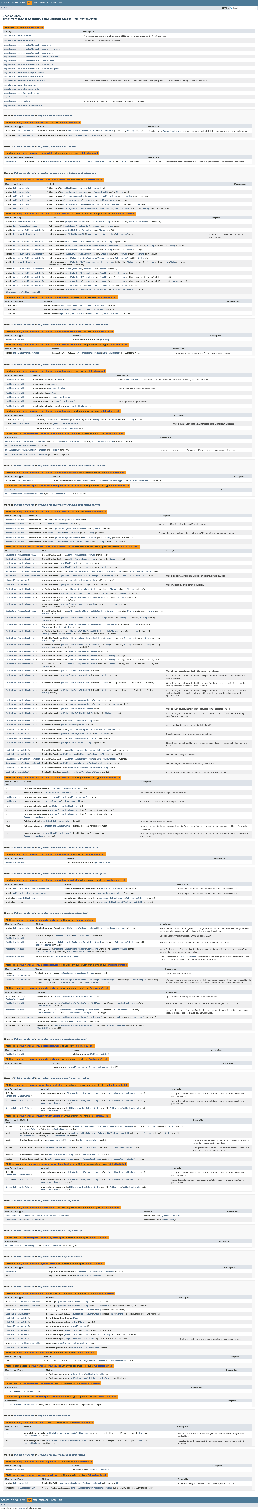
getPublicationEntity (82, 1488)
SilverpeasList (13, 292)
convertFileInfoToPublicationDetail (78, 928)
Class (22, 3)
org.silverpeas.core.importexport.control (24, 73)
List (15, 222)
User (141, 1433)
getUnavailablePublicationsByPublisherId (85, 246)
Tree (35, 3)
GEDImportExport (43, 982)
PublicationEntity (22, 1483)
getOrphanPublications (75, 241)
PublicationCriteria (123, 289)
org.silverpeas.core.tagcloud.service (21, 93)
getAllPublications (77, 555)
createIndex (56, 788)
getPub (52, 393)
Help (60, 3)
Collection (96, 222)
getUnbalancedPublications (72, 973)
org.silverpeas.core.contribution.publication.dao (27, 45)
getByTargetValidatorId (76, 226)
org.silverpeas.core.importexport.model (23, 76)
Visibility (18, 419)
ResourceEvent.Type (112, 480)
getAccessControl (170, 1215)
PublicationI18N (13, 446)
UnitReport (95, 942)
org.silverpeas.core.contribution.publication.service (29, 61)
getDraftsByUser (72, 230)
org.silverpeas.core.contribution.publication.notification (31, 57)
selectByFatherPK (73, 269)
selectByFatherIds (73, 262)
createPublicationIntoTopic (69, 1017)
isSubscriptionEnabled (111, 902)
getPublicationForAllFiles (64, 956)
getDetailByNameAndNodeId (68, 537)
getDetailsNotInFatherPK (80, 700)
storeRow (64, 309)
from (48, 419)
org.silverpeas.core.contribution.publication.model (28, 53)
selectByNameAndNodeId (73, 196)
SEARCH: (225, 8)
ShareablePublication (16, 1245)
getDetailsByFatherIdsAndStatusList (86, 624)
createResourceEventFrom (89, 480)
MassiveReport (140, 980)
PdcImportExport (68, 982)
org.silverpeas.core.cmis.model (19, 40)
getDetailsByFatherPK (78, 651)
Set (130, 222)
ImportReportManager (105, 980)
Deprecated (44, 3)
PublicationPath (21, 423)
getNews (74, 1318)
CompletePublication (15, 442)
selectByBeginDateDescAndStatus (80, 258)
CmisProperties (105, 131)
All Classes (6, 7)
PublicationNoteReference (26, 353)
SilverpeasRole (27, 1129)
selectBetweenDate (73, 254)
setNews (74, 1374)
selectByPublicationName (74, 204)
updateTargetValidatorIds (73, 314)
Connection (76, 188)
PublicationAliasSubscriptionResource (32, 888)
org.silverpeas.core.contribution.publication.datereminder (32, 49)
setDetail (54, 806)
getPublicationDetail (65, 401)
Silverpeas (20, 1508)
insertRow (65, 305)
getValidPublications (68, 1343)
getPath (56, 423)
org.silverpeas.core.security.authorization (24, 80)
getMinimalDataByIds (74, 234)
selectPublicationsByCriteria (79, 289)
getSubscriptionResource (112, 898)
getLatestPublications (69, 1302)
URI (117, 1483)
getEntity (104, 339)
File (100, 928)
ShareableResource (15, 1220)
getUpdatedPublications (76, 1339)
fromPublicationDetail (89, 353)
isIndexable (63, 1021)
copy (52, 384)
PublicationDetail (33, 27)
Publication (11, 161)
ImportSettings (117, 928)
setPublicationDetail (79, 1067)
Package (14, 3)
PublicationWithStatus (16, 454)
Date (78, 419)
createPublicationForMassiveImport (71, 942)
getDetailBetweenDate (78, 589)
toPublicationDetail (99, 1470)
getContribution (57, 388)
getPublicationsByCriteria (81, 759)
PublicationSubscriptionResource (29, 893)
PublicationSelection (16, 450)
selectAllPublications (75, 250)
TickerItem (10, 1391)
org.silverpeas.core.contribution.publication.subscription (31, 69)
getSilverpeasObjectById (80, 135)
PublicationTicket (39, 1215)
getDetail (60, 520)
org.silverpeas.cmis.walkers (17, 35)
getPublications (76, 750)
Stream (9, 1096)
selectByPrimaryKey (72, 200)
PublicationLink (71, 442)
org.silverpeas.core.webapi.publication (23, 106)
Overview (5, 3)
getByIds (68, 222)
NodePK (103, 269)
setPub (55, 428)
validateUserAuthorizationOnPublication (67, 1433)
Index (53, 3)
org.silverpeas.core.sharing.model (20, 85)
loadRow (66, 188)
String (130, 131)
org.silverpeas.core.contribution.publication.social (28, 65)
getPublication (62, 397)
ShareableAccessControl (17, 1215)
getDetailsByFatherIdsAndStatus (84, 611)
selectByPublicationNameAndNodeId (79, 209)
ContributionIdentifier (100, 161)
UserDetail (139, 1017)
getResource (168, 1220)
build (60, 379)
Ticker (8, 1405)
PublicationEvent (25, 480)
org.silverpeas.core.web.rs (17, 101)
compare (82, 1361)
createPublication (53, 161)
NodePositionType (81, 951)
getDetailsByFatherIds (79, 597)
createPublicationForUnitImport (70, 949)
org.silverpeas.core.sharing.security (21, 89)
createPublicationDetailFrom (82, 131)
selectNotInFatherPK (74, 285)
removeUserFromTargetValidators (84, 768)
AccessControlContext (52, 1103)
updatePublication (64, 1025)
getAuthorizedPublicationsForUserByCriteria (90, 571)
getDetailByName (63, 529)
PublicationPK (95, 188)
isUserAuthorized (54, 1140)
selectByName (68, 192)
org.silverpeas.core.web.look (18, 97)
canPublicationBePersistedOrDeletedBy (94, 1126)
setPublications (79, 1378)
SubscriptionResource (27, 898)
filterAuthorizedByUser (78, 1093)
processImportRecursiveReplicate (77, 980)
